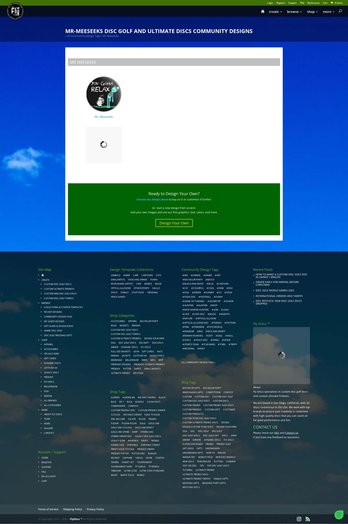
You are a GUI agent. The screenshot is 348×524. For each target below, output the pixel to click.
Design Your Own (174, 223)
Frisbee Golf (224, 444)
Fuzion (115, 423)
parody (217, 322)
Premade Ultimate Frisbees (149, 364)
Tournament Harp (121, 466)
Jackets (126, 355)
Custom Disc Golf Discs (57, 284)
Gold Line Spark (120, 431)
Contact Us (291, 433)
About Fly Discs (53, 414)
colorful (198, 288)
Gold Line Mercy (144, 427)
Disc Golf (203, 431)
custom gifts (212, 409)
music (158, 283)
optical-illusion (206, 318)
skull (230, 335)
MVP (161, 360)
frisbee (152, 419)
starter (159, 457)
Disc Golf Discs (127, 342)
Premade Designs (121, 364)
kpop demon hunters (196, 309)
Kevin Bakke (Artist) (122, 283)
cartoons (147, 275)
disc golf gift (211, 435)
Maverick (133, 440)
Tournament (144, 462)
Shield (139, 457)
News (47, 423)
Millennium (50, 386)
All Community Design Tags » (198, 362)
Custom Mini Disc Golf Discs (60, 293)
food (229, 292)
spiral (215, 340)
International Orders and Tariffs (279, 296)
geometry (215, 301)
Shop (311, 12)
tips (202, 465)
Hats (160, 351)
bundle (139, 401)
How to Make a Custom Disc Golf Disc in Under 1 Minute (281, 276)
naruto (225, 314)
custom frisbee (191, 405)
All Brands (50, 400)
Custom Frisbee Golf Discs (218, 405)
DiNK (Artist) (118, 279)
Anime (126, 275)
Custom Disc (202, 396)
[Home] (262, 13)
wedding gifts (191, 483)
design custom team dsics (198, 426)
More (327, 12)
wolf (202, 348)
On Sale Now (51, 353)
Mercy (144, 440)
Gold (143, 423)
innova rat (189, 457)
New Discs (188, 461)
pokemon (198, 327)
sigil (219, 335)
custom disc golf (222, 396)
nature (188, 318)
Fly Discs (49, 381)
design (225, 422)
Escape (132, 419)
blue (113, 401)
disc (230, 288)
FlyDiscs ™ (76, 519)
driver (197, 292)
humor (229, 301)
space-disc (201, 340)
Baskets (124, 325)
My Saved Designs (54, 321)
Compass (133, 405)
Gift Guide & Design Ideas (58, 326)
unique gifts (221, 478)
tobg (223, 344)
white (114, 475)
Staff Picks (138, 292)
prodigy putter (120, 453)
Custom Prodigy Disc (123, 410)
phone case (117, 444)
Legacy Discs (51, 372)
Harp (135, 431)
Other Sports (141, 288)
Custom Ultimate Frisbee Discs (200, 422)
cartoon (223, 283)
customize (229, 409)
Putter (127, 368)
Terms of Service (48, 509)
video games (118, 296)
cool (211, 288)
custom (187, 396)
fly (220, 292)
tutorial (188, 470)
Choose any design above (152, 199)
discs (225, 435)
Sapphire (127, 457)
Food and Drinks (137, 279)
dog (186, 292)
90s (186, 275)
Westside (138, 373)
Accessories (51, 349)
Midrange (116, 360)
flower (209, 292)
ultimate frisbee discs (195, 474)
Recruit (115, 457)
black (162, 397)
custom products (193, 413)
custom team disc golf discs (199, 418)
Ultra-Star (130, 470)
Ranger (152, 453)
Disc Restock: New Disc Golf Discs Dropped (279, 302)
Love (138, 283)
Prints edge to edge (122, 449)
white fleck (127, 475)
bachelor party (212, 388)
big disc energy (147, 397)
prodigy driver (145, 449)
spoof (227, 340)
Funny (154, 279)
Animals (115, 275)
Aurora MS (129, 397)
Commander (118, 405)
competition (213, 392)
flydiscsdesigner (193, 444)
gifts (199, 448)
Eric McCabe (118, 419)
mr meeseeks (111, 36)
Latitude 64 (50, 367)
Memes (148, 283)
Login (270, 3)
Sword (115, 462)
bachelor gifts (191, 388)
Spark (149, 457)
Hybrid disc (147, 431)
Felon (142, 419)
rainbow (189, 331)
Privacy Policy (95, 509)
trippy (233, 344)
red (201, 331)
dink (221, 288)
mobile (155, 440)
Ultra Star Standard (152, 470)
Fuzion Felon (129, 423)
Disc (192, 431)
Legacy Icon (118, 440)
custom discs (221, 400)
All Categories (52, 405)
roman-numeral (193, 335)
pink (186, 327)
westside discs (191, 487)
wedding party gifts (214, 483)
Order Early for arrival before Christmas (277, 283)
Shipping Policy (72, 509)
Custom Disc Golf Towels (59, 298)
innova (222, 452)
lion (215, 309)
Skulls (156, 288)
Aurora (115, 397)
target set (128, 462)
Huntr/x (189, 305)
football (205, 296)
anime (208, 275)
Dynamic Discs (52, 363)
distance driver (132, 414)
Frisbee (210, 444)
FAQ (302, 3)
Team (47, 418)
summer (230, 461)
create (274, 12)
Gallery (48, 428)
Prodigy (48, 377)
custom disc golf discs (294, 391)
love (186, 314)
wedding (189, 348)
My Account (313, 3)
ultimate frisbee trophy (197, 478)
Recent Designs (53, 311)
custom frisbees (192, 409)
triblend (116, 470)
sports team (191, 344)
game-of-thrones (194, 301)
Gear (136, 351)
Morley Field (205, 457)
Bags (114, 325)
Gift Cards (50, 358)
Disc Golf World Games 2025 (275, 290)
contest (228, 392)
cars (135, 275)
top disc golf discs (218, 465)
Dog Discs (157, 342)
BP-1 (121, 401)
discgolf (217, 431)
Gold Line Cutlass (121, 427)
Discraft (144, 342)
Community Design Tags (58, 316)
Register (280, 3)
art (219, 275)
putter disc (138, 453)
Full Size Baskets (120, 351)
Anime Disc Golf (53, 330)
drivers (197, 439)
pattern (231, 322)
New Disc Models (225, 457)
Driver (114, 347)
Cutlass (115, 414)
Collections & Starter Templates (63, 307)
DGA (46, 391)
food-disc (190, 296)
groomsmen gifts (193, 452)
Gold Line (154, 423)
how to (210, 452)
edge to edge (152, 414)
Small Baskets (152, 368)
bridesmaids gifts (193, 392)
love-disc (199, 314)
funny (219, 296)
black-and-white (194, 283)
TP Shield (140, 466)
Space (114, 292)
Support (292, 3)
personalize (204, 461)
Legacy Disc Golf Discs (148, 436)
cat (186, 288)
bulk (129, 401)
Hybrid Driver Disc (121, 436)
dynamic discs (212, 439)
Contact (49, 433)
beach (210, 279)
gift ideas (188, 448)
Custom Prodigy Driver (151, 410)
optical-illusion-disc (196, 322)
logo (226, 309)
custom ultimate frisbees (274, 396)
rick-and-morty (216, 331)
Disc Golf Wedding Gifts (58, 335)
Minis (145, 360)
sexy (210, 335)
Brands (136, 325)
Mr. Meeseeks (103, 117)
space (187, 340)
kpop (214, 305)
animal (196, 275)
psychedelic (216, 327)
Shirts (137, 368)
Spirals (125, 292)
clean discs (153, 401)
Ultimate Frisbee (120, 373)
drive (234, 435)
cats (158, 275)
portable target (150, 444)
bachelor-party (193, 279)
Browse (293, 12)
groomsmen (212, 448)
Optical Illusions (121, 288)
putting (218, 461)
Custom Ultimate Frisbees (59, 288)
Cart (325, 3)
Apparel (48, 344)
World (140, 475)
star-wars (209, 344)
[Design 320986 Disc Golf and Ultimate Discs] (103, 146)
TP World (153, 466)
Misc (153, 360)
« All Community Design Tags (82, 36)
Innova (48, 395)
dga (185, 431)
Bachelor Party (149, 321)
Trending (152, 292)
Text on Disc (190, 465)
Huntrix (202, 305)
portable (132, 444)
